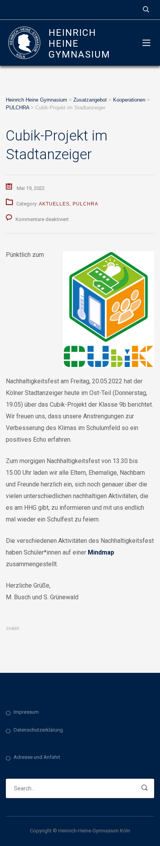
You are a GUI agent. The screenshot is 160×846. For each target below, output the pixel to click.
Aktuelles (54, 204)
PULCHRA (85, 204)
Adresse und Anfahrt (37, 757)
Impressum (26, 712)
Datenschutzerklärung (38, 730)
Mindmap (101, 552)
